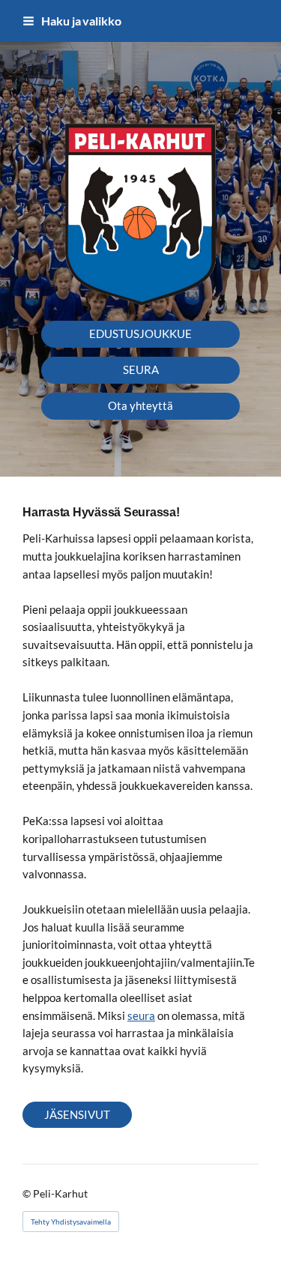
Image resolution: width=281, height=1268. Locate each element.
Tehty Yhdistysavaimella (71, 1221)
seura (141, 1015)
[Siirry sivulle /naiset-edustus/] (140, 212)
